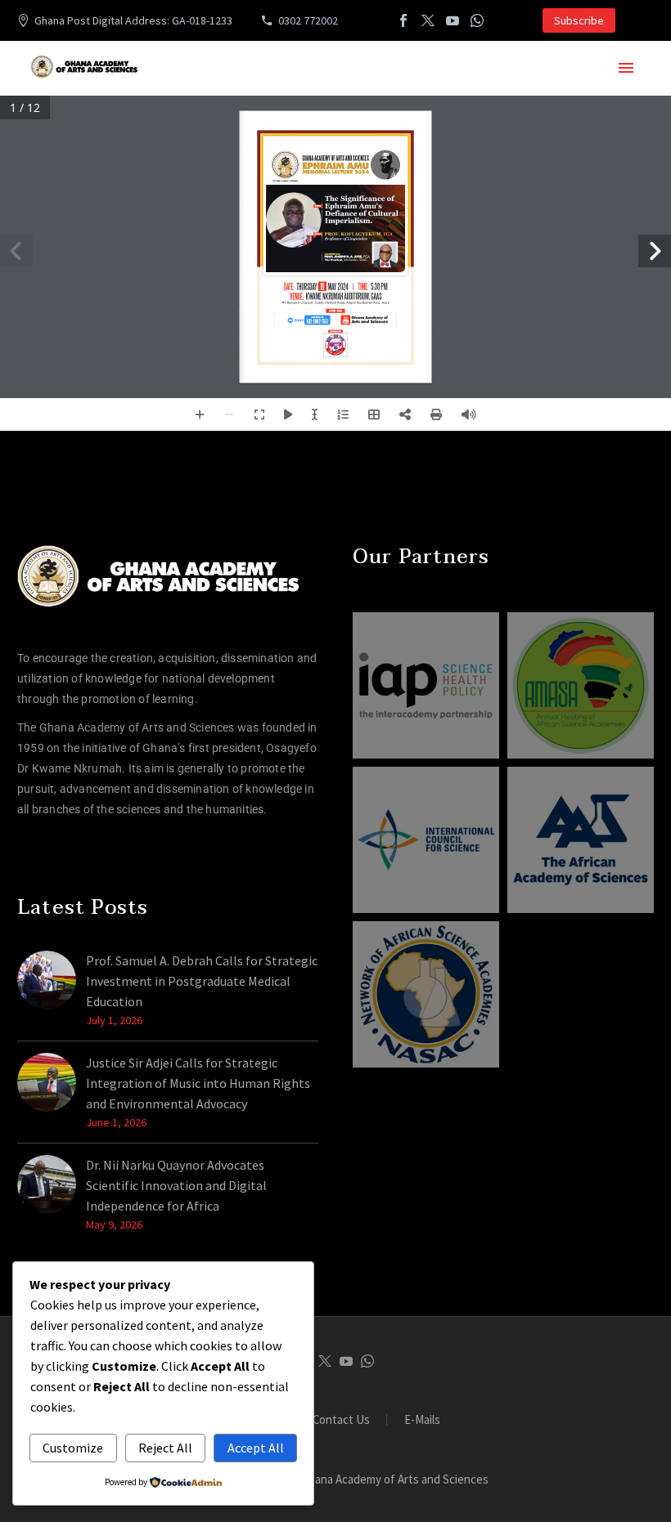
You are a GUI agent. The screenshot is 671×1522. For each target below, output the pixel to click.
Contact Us (341, 1420)
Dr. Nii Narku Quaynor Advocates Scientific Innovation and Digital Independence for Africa (176, 1185)
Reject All (165, 1447)
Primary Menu (626, 68)
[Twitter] (428, 20)
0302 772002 (308, 20)
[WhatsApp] (477, 20)
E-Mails (422, 1420)
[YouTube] (452, 20)
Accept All (255, 1447)
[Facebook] (403, 20)
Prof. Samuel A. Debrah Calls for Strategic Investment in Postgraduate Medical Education (201, 980)
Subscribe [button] (579, 20)
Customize (73, 1447)
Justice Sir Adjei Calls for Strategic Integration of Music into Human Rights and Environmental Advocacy (198, 1083)
